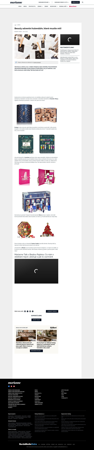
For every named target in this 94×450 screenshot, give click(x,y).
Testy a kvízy (24, 415)
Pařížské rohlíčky (28, 433)
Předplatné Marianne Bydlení (16, 391)
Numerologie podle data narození (21, 417)
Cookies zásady (12, 406)
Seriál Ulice (19, 424)
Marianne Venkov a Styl (61, 2)
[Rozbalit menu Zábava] (42, 6)
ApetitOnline (65, 390)
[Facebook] (9, 386)
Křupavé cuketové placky (12, 431)
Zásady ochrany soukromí (15, 401)
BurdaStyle (60, 444)
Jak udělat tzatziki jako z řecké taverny (15, 435)
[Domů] (17, 2)
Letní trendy (15, 418)
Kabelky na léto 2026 (19, 425)
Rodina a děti (63, 6)
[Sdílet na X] (27, 311)
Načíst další (36, 319)
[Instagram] (11, 386)
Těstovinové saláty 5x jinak (26, 437)
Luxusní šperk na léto (12, 426)
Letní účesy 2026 (27, 425)
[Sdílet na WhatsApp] (32, 311)
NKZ (56, 444)
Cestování (12, 417)
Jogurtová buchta (21, 433)
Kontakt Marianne (13, 394)
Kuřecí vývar (14, 433)
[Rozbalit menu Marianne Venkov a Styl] (68, 2)
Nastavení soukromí (13, 402)
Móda (20, 6)
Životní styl (32, 6)
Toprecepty (64, 398)
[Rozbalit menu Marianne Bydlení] (48, 2)
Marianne (43, 444)
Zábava (39, 6)
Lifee (62, 396)
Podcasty (37, 401)
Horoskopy (38, 399)
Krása (25, 6)
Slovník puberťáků (18, 415)
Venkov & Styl (38, 404)
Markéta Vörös (18, 31)
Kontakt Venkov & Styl (14, 398)
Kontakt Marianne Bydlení (15, 396)
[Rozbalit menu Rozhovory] (56, 6)
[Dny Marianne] (72, 6)
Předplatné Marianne (14, 390)
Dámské (52, 444)
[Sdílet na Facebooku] (25, 311)
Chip (62, 394)
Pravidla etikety (11, 415)
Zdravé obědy (21, 418)
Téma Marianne (39, 402)
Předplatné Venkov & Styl (15, 393)
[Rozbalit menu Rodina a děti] (67, 6)
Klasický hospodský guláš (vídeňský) (18, 436)
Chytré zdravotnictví (25, 424)
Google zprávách (37, 62)
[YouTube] (14, 386)
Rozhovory (53, 6)
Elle (62, 391)
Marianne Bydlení (43, 2)
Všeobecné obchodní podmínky (16, 404)
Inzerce (10, 407)
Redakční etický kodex (14, 399)
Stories (37, 398)
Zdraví (46, 6)
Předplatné (75, 2)
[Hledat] (82, 2)
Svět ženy (64, 393)
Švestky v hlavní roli (21, 431)
